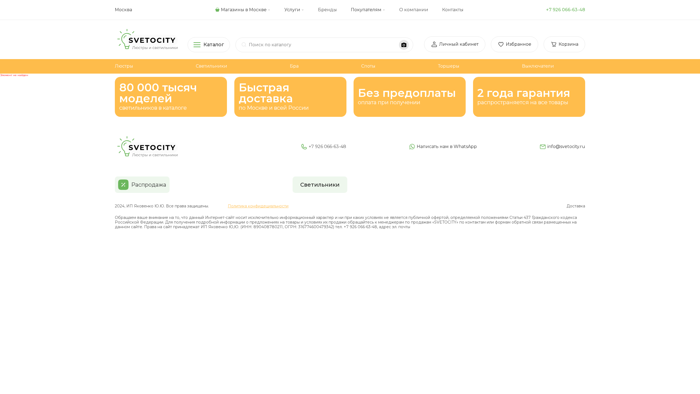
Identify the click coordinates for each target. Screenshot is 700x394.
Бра (294, 66)
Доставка (576, 206)
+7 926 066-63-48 (565, 9)
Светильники (211, 66)
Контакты (452, 9)
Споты (368, 66)
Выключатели (538, 66)
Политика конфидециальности (258, 206)
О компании (413, 9)
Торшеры (448, 66)
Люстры (124, 66)
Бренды (327, 9)
